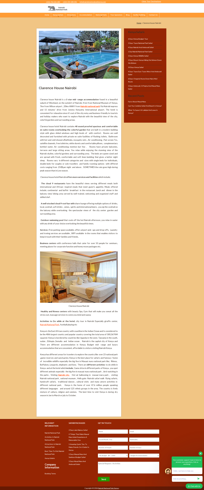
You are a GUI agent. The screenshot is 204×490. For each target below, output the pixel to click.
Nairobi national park (90, 106)
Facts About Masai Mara (137, 102)
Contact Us (153, 15)
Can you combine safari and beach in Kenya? (145, 106)
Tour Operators (116, 15)
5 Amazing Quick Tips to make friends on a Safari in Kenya (79, 447)
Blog (128, 15)
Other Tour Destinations (151, 1)
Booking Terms (50, 474)
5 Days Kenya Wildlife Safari (138, 56)
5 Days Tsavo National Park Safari (140, 43)
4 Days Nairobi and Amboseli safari (141, 47)
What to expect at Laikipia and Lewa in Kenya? (143, 111)
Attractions (71, 15)
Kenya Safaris (58, 15)
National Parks (101, 15)
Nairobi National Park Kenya (108, 488)
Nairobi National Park (49, 324)
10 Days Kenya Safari (136, 67)
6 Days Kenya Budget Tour (138, 39)
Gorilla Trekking (139, 15)
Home (47, 15)
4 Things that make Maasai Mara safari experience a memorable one (79, 437)
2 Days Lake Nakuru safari (78, 430)
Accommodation (85, 15)
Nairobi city (63, 375)
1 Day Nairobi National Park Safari (140, 52)
